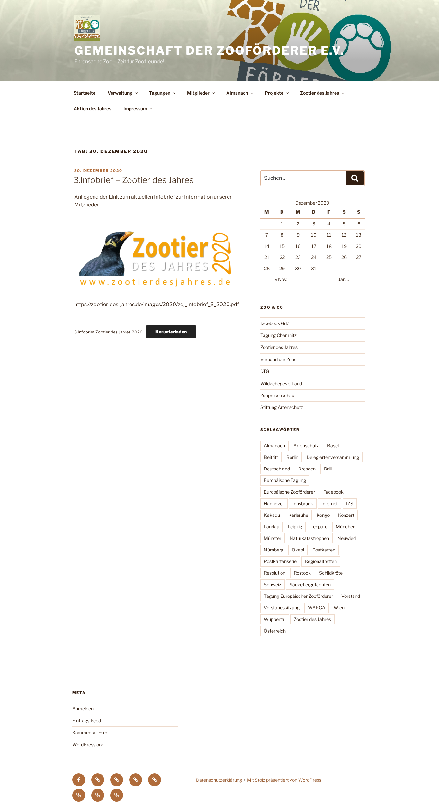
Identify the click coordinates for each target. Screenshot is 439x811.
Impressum (135, 108)
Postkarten (323, 549)
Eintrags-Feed (86, 720)
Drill (328, 468)
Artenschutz (306, 445)
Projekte (274, 93)
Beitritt (271, 457)
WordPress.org (87, 744)
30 (298, 268)
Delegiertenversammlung (333, 457)
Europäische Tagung (285, 480)
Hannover (274, 503)
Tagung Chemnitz (278, 335)
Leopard (318, 526)
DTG (264, 371)
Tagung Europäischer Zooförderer (298, 596)
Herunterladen (171, 331)
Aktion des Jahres (92, 108)
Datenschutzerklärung (219, 780)
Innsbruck (302, 503)
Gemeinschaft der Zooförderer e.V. (209, 50)
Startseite (84, 93)
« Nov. (281, 279)
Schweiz (272, 584)
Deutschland (277, 468)
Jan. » (343, 279)
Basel (333, 445)
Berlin (292, 457)
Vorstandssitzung (282, 607)
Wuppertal (274, 619)
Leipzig (295, 526)
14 (266, 246)
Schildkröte (331, 573)
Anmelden (83, 708)
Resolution (274, 573)
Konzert (346, 515)
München (345, 526)
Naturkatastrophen (309, 538)
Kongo (323, 515)
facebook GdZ (275, 323)
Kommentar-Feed (90, 732)
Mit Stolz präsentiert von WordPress (284, 780)
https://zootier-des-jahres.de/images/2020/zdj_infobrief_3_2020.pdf (156, 304)
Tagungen (159, 93)
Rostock (302, 573)
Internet (329, 503)
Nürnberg (273, 549)
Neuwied (346, 538)
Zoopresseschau (277, 395)
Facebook (333, 492)
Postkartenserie (280, 561)
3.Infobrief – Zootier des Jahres (133, 180)
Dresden (307, 468)
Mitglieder (198, 93)
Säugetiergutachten (310, 584)
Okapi (298, 549)
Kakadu (272, 515)
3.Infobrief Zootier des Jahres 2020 (108, 332)
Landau (271, 526)
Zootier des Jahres (319, 93)
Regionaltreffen (321, 561)
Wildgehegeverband (281, 383)
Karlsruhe (298, 515)
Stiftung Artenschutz (281, 407)
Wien (339, 607)
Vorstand (350, 596)
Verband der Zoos (278, 359)
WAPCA (316, 607)
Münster (272, 538)
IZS (349, 503)
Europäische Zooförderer (289, 492)
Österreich (275, 630)
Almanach (237, 93)
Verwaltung (120, 93)
